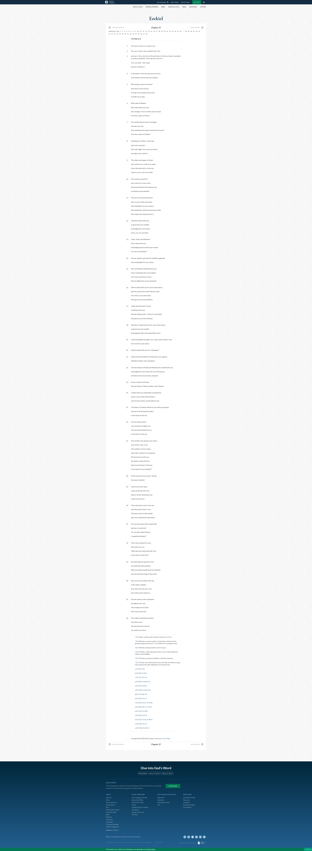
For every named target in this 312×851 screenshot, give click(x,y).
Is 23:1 (143, 724)
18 (159, 31)
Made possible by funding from (187, 843)
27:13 (138, 690)
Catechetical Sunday (112, 824)
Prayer (134, 805)
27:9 (138, 686)
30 (191, 31)
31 (194, 31)
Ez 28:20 (145, 681)
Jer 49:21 (144, 715)
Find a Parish (175, 2)
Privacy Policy (166, 738)
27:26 (138, 707)
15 (151, 31)
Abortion (109, 797)
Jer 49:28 (149, 703)
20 (165, 31)
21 (167, 31)
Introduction (114, 31)
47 (144, 34)
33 (199, 31)
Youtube (192, 837)
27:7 (137, 648)
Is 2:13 (155, 643)
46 (141, 34)
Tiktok (204, 837)
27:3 (138, 669)
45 (138, 34)
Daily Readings (161, 2)
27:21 (138, 703)
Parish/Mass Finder (189, 797)
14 (149, 31)
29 (188, 31)
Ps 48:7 (143, 707)
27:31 (139, 719)
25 (178, 31)
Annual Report (110, 805)
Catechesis (109, 822)
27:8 (137, 652)
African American (111, 802)
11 (141, 31)
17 (157, 31)
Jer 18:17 (149, 707)
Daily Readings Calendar (168, 2)
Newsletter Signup (189, 805)
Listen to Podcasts (154, 773)
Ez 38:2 (145, 690)
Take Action (161, 797)
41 (128, 34)
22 (170, 31)
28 (186, 31)
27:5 (137, 637)
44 (136, 34)
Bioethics (109, 817)
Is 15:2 (144, 719)
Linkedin (196, 837)
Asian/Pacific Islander (112, 810)
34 (109, 34)
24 (175, 31)
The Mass (135, 814)
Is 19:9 (142, 677)
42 (130, 34)
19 (162, 31)
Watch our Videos (167, 773)
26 (180, 31)
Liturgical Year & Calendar (140, 807)
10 (138, 31)
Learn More (173, 786)
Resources (186, 800)
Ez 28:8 (145, 711)
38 (120, 34)
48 (146, 34)
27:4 (138, 673)
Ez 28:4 (145, 728)
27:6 (137, 641)
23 (172, 31)
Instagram (200, 837)
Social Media (187, 807)
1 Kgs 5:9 (144, 694)
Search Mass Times (138, 802)
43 (133, 34)
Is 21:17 (143, 703)
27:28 (138, 715)
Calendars (186, 802)
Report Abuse (185, 2)
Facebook (188, 837)
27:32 (138, 724)
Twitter (184, 837)
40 (125, 34)
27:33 (138, 728)
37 (117, 34)
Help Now (197, 2)
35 (112, 34)
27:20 (138, 698)
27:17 (138, 662)
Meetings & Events (163, 802)
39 (123, 34)
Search (204, 2)
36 (115, 34)
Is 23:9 (142, 669)
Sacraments (135, 810)
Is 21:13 (143, 698)
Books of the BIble (137, 800)
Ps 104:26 (143, 686)
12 (143, 31)
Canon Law (109, 819)
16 (154, 31)
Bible (107, 814)
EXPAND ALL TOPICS (112, 830)
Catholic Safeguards (112, 827)
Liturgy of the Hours (138, 812)
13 (146, 31)
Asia (107, 807)
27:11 (138, 658)
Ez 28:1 (144, 673)
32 (196, 31)
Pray (158, 805)
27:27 (138, 711)
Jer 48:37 (149, 719)
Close (307, 849)
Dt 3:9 (169, 637)
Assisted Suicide (111, 812)
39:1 (149, 690)
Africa (108, 800)
